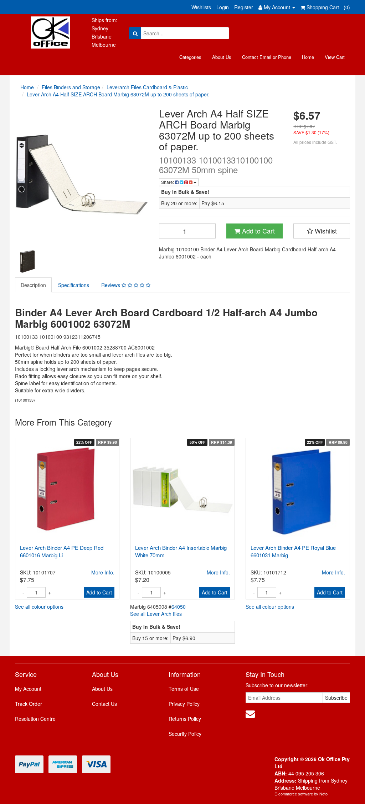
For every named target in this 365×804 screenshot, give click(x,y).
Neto (323, 794)
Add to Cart (257, 230)
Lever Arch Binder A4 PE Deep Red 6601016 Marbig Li (61, 551)
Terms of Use (184, 688)
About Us (221, 57)
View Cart (335, 57)
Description (33, 284)
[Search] (135, 33)
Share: (168, 182)
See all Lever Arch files (156, 613)
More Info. (102, 572)
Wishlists (201, 7)
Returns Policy (185, 718)
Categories (190, 57)
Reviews (111, 284)
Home (308, 57)
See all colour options (39, 606)
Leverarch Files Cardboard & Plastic (147, 87)
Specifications (73, 284)
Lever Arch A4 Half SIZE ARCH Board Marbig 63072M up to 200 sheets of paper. (118, 94)
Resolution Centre (35, 718)
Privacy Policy (184, 703)
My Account (28, 688)
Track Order (28, 703)
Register (243, 7)
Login (222, 7)
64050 (178, 606)
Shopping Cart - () (327, 7)
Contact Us (104, 703)
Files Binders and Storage (71, 87)
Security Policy (185, 733)
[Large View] (27, 261)
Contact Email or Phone (266, 57)
